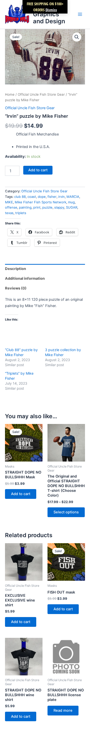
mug (71, 202)
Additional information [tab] (25, 278)
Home (9, 94)
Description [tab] (15, 268)
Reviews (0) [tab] (15, 288)
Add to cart (38, 170)
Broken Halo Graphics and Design (50, 14)
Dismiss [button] (51, 9)
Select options (66, 512)
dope (42, 197)
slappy (59, 207)
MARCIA (72, 197)
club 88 (20, 197)
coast (32, 197)
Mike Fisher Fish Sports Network (40, 202)
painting (25, 207)
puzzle (47, 207)
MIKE (9, 202)
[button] (76, 37)
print (36, 207)
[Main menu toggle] (80, 14)
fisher (52, 197)
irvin (61, 197)
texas (9, 213)
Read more (63, 710)
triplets (20, 213)
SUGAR (71, 207)
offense (11, 207)
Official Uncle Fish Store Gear (41, 94)
